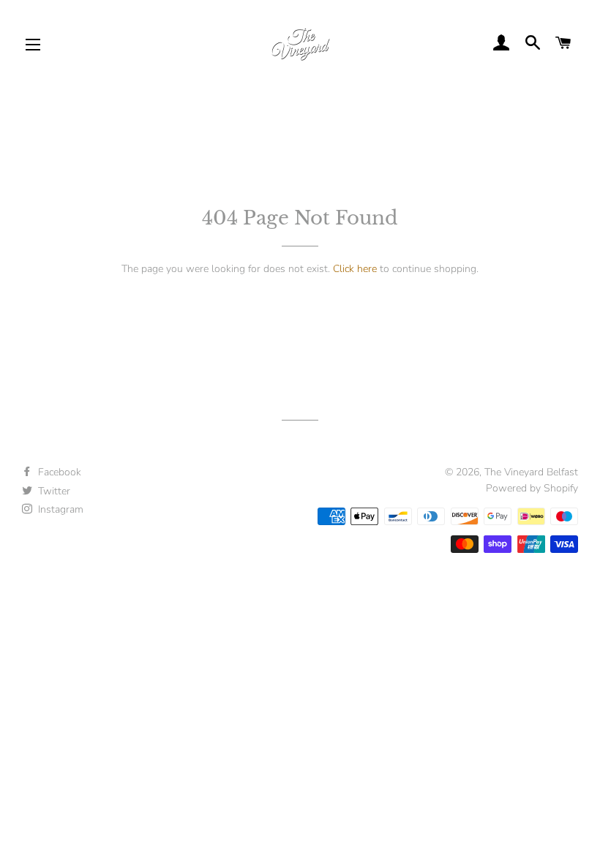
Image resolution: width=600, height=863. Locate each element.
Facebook (58, 472)
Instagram (59, 509)
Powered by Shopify (532, 488)
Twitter (52, 491)
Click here (355, 269)
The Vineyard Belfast (531, 472)
